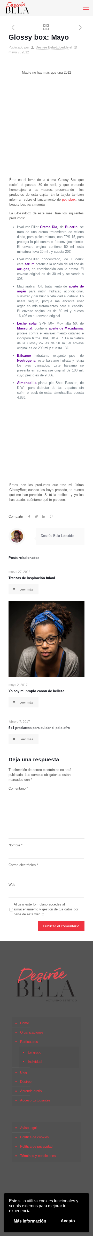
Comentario (18, 788)
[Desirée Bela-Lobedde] (17, 7)
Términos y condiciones (38, 1156)
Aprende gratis (31, 1091)
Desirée (26, 1082)
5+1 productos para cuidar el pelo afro (39, 728)
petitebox (69, 199)
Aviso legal (28, 1128)
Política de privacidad (36, 1146)
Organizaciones (31, 1032)
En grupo (34, 1052)
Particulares (29, 1042)
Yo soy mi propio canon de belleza (36, 691)
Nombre (15, 845)
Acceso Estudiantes (35, 1100)
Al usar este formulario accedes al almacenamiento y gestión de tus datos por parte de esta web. (46, 909)
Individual (35, 1062)
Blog (23, 1072)
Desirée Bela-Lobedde (52, 47)
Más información (30, 1221)
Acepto (68, 1221)
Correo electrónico (23, 865)
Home (24, 1023)
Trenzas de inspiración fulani (32, 578)
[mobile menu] (86, 7)
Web (12, 885)
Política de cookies (34, 1137)
